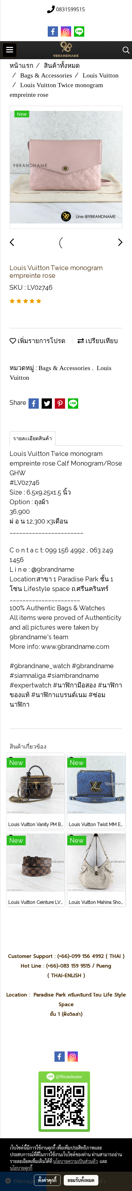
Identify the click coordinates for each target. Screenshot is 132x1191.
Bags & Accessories (65, 367)
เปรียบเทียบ (101, 340)
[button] (124, 50)
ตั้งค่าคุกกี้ (47, 1180)
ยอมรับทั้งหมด (81, 1180)
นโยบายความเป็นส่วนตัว (75, 1161)
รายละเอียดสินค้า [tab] (32, 438)
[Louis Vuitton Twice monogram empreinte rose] (66, 167)
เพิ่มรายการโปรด (40, 340)
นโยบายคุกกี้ (21, 1168)
